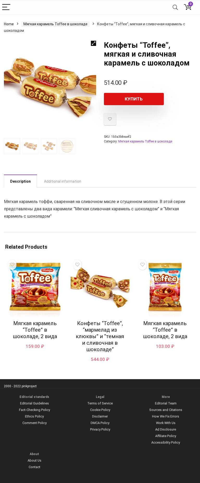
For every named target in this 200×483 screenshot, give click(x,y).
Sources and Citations (165, 410)
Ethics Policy (34, 416)
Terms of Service (100, 403)
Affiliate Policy (165, 436)
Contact (34, 467)
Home (9, 24)
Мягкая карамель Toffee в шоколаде (55, 24)
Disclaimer (100, 416)
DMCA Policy (100, 423)
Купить (134, 99)
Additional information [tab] (62, 181)
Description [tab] (20, 181)
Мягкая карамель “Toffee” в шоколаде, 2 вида (35, 329)
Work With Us (166, 423)
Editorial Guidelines (34, 403)
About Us (34, 460)
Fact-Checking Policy (34, 410)
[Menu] (6, 7)
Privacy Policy (100, 429)
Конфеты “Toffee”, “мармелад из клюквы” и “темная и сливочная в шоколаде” (100, 336)
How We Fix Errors (165, 416)
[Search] (175, 7)
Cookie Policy (100, 410)
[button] (93, 43)
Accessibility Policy (165, 442)
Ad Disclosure (165, 429)
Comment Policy (34, 423)
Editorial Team (166, 403)
